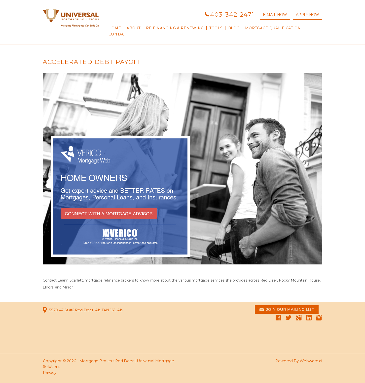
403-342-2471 (232, 14)
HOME (115, 28)
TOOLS (216, 28)
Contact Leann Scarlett (63, 280)
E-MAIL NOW (275, 14)
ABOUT (134, 28)
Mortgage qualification (273, 28)
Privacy (49, 372)
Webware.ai (311, 360)
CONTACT (118, 34)
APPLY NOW (307, 14)
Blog (234, 28)
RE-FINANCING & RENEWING (175, 28)
